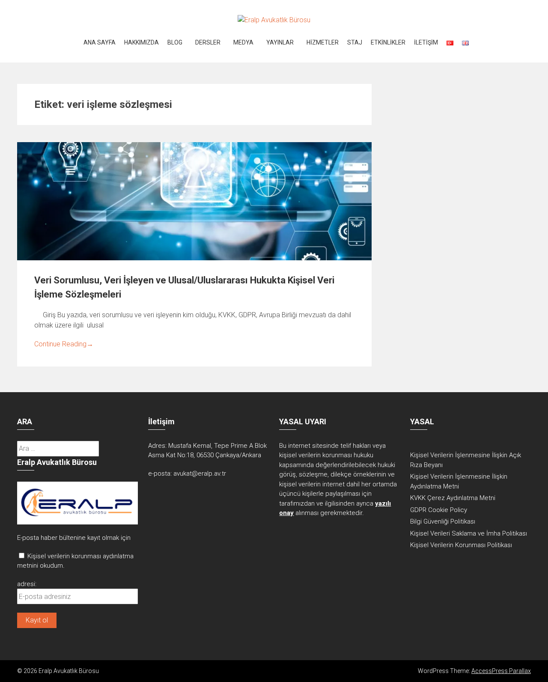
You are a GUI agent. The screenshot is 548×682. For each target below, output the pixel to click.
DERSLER (207, 42)
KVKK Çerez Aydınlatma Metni (452, 498)
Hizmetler (323, 42)
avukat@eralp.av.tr (199, 473)
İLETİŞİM (426, 42)
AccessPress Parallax (501, 670)
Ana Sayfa (99, 42)
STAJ (354, 42)
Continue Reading (63, 344)
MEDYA (243, 42)
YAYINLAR (280, 42)
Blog (174, 42)
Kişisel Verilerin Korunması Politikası (461, 545)
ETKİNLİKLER (388, 42)
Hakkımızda (141, 42)
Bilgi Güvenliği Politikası (442, 521)
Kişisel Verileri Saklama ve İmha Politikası (468, 533)
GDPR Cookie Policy (438, 510)
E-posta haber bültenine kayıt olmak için (74, 538)
